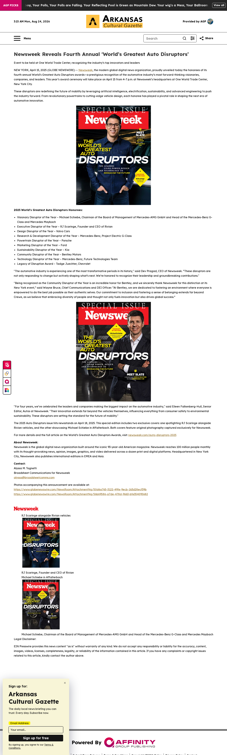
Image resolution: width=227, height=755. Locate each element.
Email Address (19, 723)
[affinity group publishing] (7, 382)
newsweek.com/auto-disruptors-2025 (152, 435)
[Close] (64, 682)
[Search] (184, 38)
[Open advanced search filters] (192, 38)
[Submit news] (7, 365)
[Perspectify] (7, 373)
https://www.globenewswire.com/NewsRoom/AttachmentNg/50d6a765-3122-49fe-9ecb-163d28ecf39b (80, 489)
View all (219, 5)
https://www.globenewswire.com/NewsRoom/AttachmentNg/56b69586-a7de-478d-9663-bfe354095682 (81, 494)
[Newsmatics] (7, 390)
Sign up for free (36, 738)
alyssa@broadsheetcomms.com (34, 477)
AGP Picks (10, 5)
